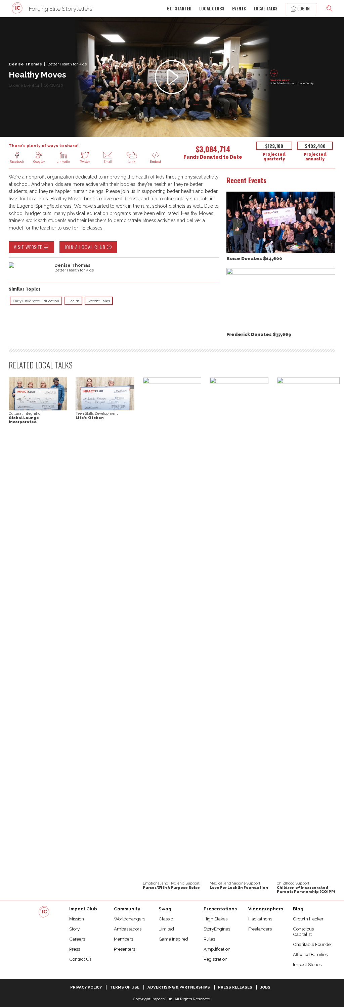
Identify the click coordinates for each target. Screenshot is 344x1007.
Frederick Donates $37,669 (258, 334)
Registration (215, 959)
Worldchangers (129, 918)
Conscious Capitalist (303, 931)
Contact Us (80, 959)
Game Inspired (173, 939)
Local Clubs (211, 8)
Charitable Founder (312, 944)
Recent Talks (99, 301)
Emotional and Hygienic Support (171, 883)
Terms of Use (124, 987)
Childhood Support (293, 883)
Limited (166, 929)
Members (123, 939)
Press (74, 949)
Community (127, 908)
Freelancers (260, 929)
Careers (77, 939)
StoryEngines (217, 929)
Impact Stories (307, 964)
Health (73, 301)
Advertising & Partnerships (178, 987)
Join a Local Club (85, 246)
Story (74, 929)
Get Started (179, 8)
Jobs (265, 987)
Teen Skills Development (97, 413)
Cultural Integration (26, 413)
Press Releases (235, 987)
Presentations (220, 908)
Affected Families (310, 954)
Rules (209, 939)
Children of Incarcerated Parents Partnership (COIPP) (306, 890)
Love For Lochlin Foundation (239, 888)
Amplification (217, 949)
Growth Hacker (308, 918)
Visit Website (29, 246)
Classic (166, 918)
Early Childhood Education (36, 301)
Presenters (124, 949)
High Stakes (215, 918)
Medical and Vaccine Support (235, 883)
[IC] (18, 13)
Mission (76, 918)
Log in (303, 8)
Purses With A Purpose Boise (171, 888)
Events (239, 8)
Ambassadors (127, 929)
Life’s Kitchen (90, 418)
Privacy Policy (86, 987)
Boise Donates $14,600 (254, 258)
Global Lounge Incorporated (24, 420)
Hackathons (260, 918)
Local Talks (265, 8)
